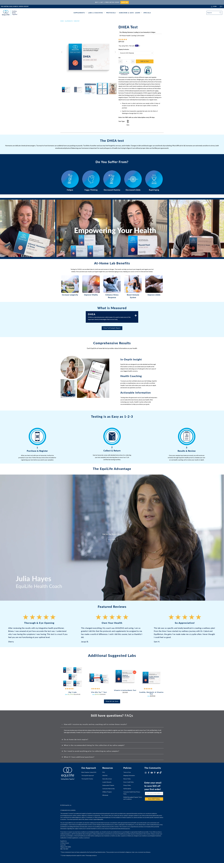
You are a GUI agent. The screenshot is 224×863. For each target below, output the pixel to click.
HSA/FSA (104, 775)
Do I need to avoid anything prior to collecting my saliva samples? (91, 751)
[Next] (115, 52)
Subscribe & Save (126, 12)
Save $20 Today (154, 799)
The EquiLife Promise (87, 779)
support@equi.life (98, 819)
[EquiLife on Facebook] (148, 773)
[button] (122, 39)
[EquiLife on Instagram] (145, 773)
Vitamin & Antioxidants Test (125, 675)
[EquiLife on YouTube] (151, 773)
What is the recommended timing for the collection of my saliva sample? (94, 745)
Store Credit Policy (128, 782)
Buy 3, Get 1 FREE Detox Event (107, 2)
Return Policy (127, 779)
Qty (119, 57)
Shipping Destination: (123, 49)
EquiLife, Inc (68, 805)
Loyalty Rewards (106, 782)
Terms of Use (127, 772)
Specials (147, 12)
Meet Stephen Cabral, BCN (88, 772)
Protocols (111, 12)
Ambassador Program (108, 785)
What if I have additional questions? (79, 757)
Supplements (79, 12)
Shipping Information (129, 775)
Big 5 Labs (72, 676)
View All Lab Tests (112, 701)
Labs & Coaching (95, 12)
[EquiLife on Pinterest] (154, 773)
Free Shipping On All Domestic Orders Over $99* (15, 6)
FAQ (103, 772)
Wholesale (105, 795)
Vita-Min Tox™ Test (99, 676)
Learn (137, 12)
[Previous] (62, 52)
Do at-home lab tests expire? (76, 739)
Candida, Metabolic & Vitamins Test (151, 676)
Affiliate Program (107, 792)
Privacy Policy (127, 785)
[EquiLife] (10, 12)
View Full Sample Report (112, 328)
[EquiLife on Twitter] (158, 773)
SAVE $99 (124, 2)
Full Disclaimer (127, 788)
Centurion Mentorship (108, 788)
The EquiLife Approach (87, 775)
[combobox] (214, 13)
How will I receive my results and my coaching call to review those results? (95, 724)
